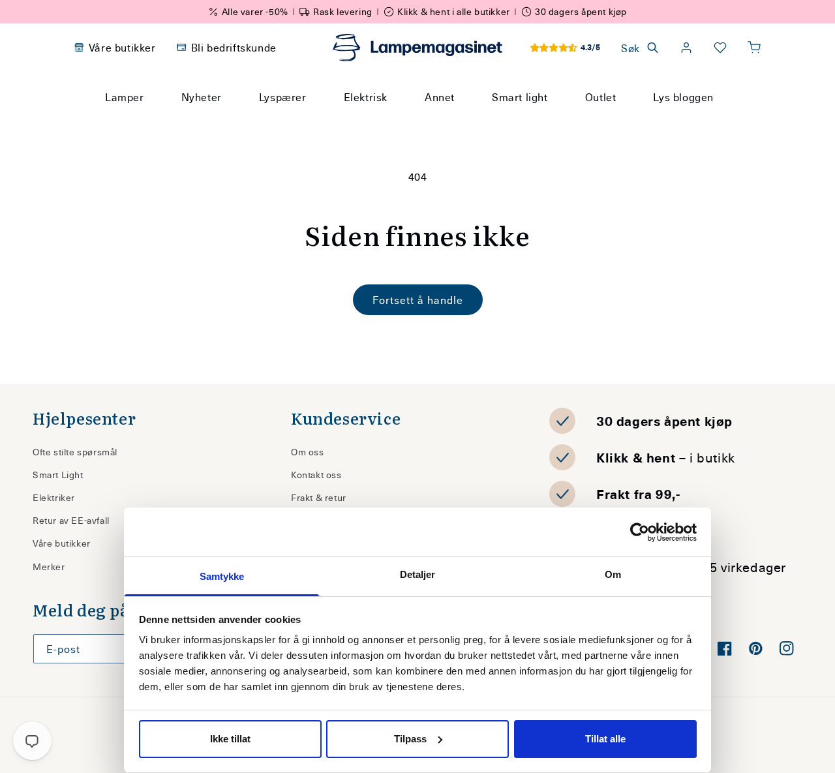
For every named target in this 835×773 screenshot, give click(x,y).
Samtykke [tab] (222, 576)
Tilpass (410, 738)
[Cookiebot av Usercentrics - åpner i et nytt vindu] (640, 532)
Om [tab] (613, 574)
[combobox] (400, 121)
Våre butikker (62, 543)
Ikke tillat (230, 738)
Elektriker (54, 497)
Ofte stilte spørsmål (75, 452)
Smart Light (58, 474)
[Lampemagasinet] (417, 47)
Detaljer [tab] (418, 574)
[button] (754, 47)
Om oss (307, 452)
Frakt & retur (318, 497)
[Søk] (541, 121)
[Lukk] (573, 121)
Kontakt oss (316, 474)
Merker (49, 566)
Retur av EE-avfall (71, 520)
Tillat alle (605, 738)
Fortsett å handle (417, 299)
